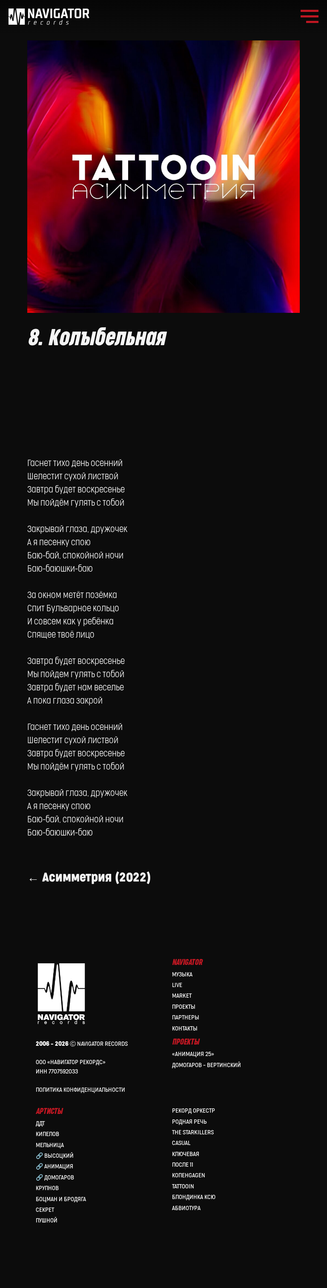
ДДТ (40, 1123)
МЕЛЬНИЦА (50, 1145)
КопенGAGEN (188, 1175)
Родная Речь (189, 1122)
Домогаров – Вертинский (206, 1065)
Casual (181, 1143)
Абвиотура (186, 1208)
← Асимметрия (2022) (89, 878)
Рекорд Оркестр (193, 1111)
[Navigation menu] (309, 16)
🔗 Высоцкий (55, 1156)
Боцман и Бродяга (61, 1199)
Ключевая (185, 1154)
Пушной (46, 1220)
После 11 (182, 1165)
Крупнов (47, 1188)
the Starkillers (193, 1132)
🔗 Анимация (54, 1166)
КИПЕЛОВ (47, 1134)
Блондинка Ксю (193, 1197)
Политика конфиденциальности (80, 1090)
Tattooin (183, 1186)
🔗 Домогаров (55, 1177)
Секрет (45, 1210)
